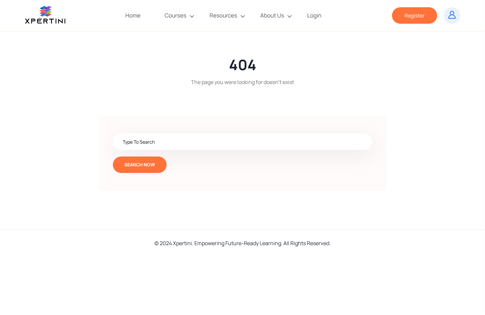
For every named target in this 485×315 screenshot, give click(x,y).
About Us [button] (272, 15)
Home (133, 15)
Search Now (139, 164)
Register (414, 15)
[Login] (452, 15)
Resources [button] (223, 15)
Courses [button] (175, 15)
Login (314, 15)
